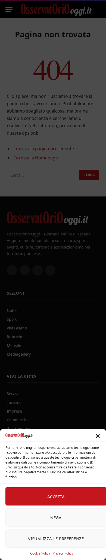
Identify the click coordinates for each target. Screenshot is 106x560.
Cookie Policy (40, 553)
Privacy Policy (63, 553)
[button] (98, 436)
